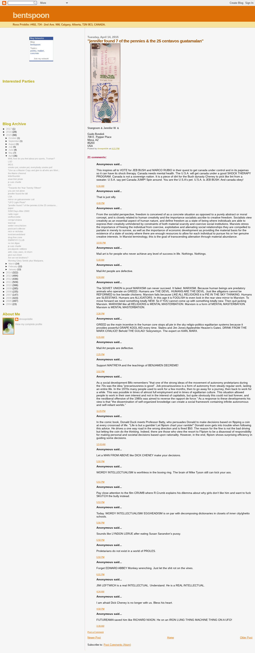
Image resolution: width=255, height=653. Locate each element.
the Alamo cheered (17, 173)
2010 (9, 285)
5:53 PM (100, 502)
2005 (9, 301)
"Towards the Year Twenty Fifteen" (24, 188)
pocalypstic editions (17, 249)
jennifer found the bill (17, 193)
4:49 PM (100, 203)
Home (170, 637)
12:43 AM (100, 444)
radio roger (13, 214)
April (11, 156)
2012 (9, 279)
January (13, 269)
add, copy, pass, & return (20, 252)
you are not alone (16, 191)
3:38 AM (100, 626)
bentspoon (31, 15)
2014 (9, 272)
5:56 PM (100, 522)
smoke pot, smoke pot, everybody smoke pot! (30, 167)
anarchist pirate (15, 179)
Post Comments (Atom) (117, 644)
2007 (9, 294)
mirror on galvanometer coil (21, 199)
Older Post (246, 637)
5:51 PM (100, 482)
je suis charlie (14, 182)
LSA (10, 196)
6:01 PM (100, 574)
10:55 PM (101, 243)
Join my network (41, 59)
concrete (34, 53)
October (13, 138)
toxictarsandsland (16, 234)
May (11, 153)
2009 (9, 288)
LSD (10, 161)
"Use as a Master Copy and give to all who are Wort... (34, 170)
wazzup (12, 223)
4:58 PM (100, 609)
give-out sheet (15, 255)
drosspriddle (26, 319)
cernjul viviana (15, 220)
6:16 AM (100, 186)
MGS (10, 164)
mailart (40, 51)
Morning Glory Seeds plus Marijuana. (26, 260)
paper (11, 208)
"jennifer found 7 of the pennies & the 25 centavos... (33, 205)
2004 (9, 304)
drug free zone (15, 237)
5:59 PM (100, 557)
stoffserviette (14, 217)
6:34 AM (100, 277)
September (14, 141)
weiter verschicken (17, 225)
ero (9, 185)
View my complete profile (28, 324)
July (11, 147)
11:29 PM (100, 411)
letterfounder (14, 176)
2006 (9, 298)
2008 (9, 291)
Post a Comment (95, 632)
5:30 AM (100, 260)
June (11, 150)
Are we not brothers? (18, 257)
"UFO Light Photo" (17, 202)
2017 (9, 129)
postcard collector (16, 228)
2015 (9, 135)
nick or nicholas (15, 231)
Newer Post (94, 637)
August (12, 144)
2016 (9, 132)
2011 (9, 282)
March (12, 263)
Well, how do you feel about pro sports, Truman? (31, 158)
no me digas (14, 243)
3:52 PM (100, 371)
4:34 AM (100, 591)
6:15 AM (100, 337)
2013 (9, 275)
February (13, 266)
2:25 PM (100, 354)
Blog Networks (37, 38)
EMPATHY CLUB (16, 240)
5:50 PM (100, 461)
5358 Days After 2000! (18, 211)
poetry (33, 51)
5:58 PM (100, 540)
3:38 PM (100, 313)
